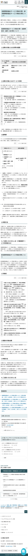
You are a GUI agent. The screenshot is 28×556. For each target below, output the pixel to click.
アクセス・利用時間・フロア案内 (10, 550)
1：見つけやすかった (8, 451)
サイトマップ (5, 524)
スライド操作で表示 (22, 56)
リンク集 (4, 527)
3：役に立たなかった (8, 447)
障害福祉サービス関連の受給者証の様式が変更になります (14, 475)
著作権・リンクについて (7, 532)
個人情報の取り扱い (6, 521)
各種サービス (20, 505)
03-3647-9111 (9, 546)
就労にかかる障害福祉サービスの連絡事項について (14, 480)
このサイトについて (6, 516)
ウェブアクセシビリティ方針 (8, 519)
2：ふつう (14, 445)
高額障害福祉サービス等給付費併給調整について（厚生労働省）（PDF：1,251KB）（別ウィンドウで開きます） (14, 409)
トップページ (3, 505)
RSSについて (5, 529)
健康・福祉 (9, 505)
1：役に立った (6, 445)
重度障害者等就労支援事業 (9, 490)
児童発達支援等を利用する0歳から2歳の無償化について (14, 486)
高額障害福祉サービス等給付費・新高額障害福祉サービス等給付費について (14, 494)
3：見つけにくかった (8, 454)
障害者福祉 (15, 505)
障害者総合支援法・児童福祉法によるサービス (14, 471)
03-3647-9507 (10, 425)
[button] (19, 2)
